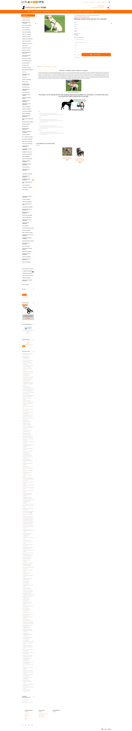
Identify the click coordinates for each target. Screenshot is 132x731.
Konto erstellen (41, 716)
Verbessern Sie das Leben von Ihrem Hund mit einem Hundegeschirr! (28, 534)
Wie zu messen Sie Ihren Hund (28, 702)
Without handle (77, 33)
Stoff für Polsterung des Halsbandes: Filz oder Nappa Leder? (27, 681)
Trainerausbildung (26, 699)
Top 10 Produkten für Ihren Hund (28, 504)
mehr (24, 346)
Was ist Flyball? (25, 480)
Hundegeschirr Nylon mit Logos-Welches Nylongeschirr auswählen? (28, 501)
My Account (93, 2)
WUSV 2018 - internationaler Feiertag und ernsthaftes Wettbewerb (27, 494)
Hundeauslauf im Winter (27, 540)
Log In (105, 2)
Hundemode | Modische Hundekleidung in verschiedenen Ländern (28, 530)
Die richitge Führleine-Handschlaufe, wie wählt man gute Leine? (27, 617)
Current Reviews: (77, 57)
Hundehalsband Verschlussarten (28, 614)
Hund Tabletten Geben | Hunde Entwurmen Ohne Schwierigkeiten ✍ (28, 374)
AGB (25, 716)
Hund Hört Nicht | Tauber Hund (28, 371)
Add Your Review (83, 57)
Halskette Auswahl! (26, 612)
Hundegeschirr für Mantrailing (28, 470)
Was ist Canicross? (26, 410)
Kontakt (26, 719)
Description (39, 66)
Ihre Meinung (25, 701)
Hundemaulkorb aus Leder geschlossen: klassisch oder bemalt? (27, 603)
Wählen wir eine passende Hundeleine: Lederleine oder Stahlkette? (27, 630)
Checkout (99, 2)
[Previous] (22, 312)
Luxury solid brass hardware (79, 37)
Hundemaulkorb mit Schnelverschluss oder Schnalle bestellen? (28, 585)
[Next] (34, 312)
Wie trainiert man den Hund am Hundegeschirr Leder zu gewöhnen (28, 445)
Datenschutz (27, 715)
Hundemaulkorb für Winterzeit (28, 670)
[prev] (35, 23)
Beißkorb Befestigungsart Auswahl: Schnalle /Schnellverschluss (27, 659)
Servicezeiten (28, 333)
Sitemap (26, 718)
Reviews (54, 66)
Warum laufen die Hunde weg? (28, 552)
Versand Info (27, 713)
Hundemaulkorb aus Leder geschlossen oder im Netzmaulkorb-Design (27, 626)
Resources (24, 385)
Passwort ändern (41, 715)
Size (74, 26)
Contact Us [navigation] (86, 2)
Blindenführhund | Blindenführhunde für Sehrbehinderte (26, 357)
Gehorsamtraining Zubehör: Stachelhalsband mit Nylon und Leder (28, 647)
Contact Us (101, 5)
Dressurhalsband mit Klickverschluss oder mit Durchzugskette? (27, 609)
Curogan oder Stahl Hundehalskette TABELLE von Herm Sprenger (28, 634)
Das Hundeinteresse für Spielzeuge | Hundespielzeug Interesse (27, 460)
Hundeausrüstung (26, 466)
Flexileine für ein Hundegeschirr (28, 525)
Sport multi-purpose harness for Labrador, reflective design (80, 159)
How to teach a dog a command (28, 409)
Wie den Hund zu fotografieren (28, 426)
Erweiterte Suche (25, 296)
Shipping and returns (47, 66)
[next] (111, 23)
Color (75, 22)
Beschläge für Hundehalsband (28, 562)
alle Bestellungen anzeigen (43, 713)
